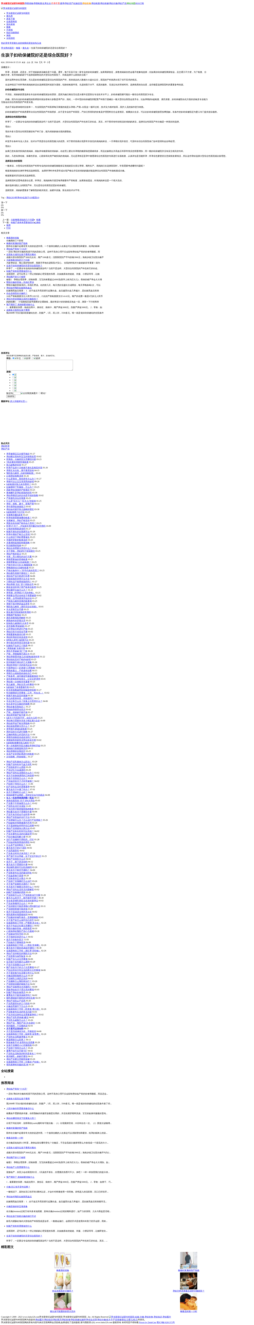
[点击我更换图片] (29, 393)
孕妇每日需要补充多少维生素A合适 (23, 720)
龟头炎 (38, 43)
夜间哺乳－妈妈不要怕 (17, 1056)
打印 (8, 228)
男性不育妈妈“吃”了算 (16, 651)
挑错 (38, 222)
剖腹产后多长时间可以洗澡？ (20, 831)
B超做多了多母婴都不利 (17, 687)
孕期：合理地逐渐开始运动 (19, 598)
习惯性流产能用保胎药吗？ (19, 581)
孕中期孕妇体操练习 (15, 506)
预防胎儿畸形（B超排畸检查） (20, 473)
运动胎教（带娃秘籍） (17, 757)
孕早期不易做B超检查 (16, 729)
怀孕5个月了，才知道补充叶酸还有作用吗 (26, 526)
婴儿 (131, 1320)
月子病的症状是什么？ (17, 937)
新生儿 (125, 1320)
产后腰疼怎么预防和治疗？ (19, 981)
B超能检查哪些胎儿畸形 (17, 743)
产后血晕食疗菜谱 (14, 876)
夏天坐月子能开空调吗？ (18, 870)
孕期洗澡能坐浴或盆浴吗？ (19, 737)
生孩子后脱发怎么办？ (17, 778)
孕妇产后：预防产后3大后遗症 (20, 1023)
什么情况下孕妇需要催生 (18, 537)
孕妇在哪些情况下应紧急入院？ (21, 1118)
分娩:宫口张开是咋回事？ (18, 1187)
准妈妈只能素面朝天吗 (17, 748)
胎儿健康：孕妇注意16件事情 (20, 684)
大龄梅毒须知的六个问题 (22, 220)
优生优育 (93, 1320)
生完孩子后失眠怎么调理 (18, 962)
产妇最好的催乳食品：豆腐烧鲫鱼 (22, 917)
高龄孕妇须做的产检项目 (18, 490)
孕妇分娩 (113, 3)
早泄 (12, 43)
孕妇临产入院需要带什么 (18, 1167)
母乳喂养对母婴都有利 (17, 914)
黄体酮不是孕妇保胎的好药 (19, 493)
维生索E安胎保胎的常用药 (18, 612)
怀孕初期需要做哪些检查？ (19, 518)
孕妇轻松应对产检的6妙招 (18, 659)
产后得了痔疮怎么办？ (17, 1048)
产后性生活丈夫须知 (15, 806)
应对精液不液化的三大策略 (19, 662)
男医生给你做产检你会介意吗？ (21, 523)
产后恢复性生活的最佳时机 (19, 873)
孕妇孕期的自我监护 (15, 751)
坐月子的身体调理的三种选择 (20, 775)
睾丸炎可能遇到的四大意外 (62, 1311)
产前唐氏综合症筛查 (15, 498)
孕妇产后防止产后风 (15, 1001)
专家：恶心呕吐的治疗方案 (19, 556)
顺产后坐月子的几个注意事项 (20, 967)
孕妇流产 (69, 3)
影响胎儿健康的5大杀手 (17, 623)
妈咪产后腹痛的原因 (15, 892)
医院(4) (36, 197)
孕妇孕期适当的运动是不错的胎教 (22, 495)
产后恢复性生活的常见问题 (19, 1012)
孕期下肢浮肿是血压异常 (18, 604)
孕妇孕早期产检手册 (15, 715)
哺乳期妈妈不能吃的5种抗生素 (20, 998)
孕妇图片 (39, 1320)
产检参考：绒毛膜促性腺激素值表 (22, 676)
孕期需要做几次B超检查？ (18, 562)
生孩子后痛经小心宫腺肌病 (19, 1045)
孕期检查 (38, 3)
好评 (28, 358)
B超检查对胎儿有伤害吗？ (18, 484)
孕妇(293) (10, 197)
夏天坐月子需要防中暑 (17, 864)
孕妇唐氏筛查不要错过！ (18, 573)
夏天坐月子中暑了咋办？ (18, 789)
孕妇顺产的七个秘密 (15, 277)
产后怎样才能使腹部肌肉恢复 (20, 809)
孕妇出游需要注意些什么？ (19, 548)
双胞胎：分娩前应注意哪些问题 (21, 459)
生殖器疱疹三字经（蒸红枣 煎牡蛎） (23, 951)
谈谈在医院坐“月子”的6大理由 (20, 800)
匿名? (43, 393)
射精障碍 (24, 43)
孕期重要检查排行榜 (15, 634)
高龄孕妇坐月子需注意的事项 (20, 989)
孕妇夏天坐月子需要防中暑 (19, 812)
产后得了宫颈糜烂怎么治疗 (19, 881)
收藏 (38, 220)
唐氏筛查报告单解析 (15, 618)
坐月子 (109, 1320)
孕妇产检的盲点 (13, 554)
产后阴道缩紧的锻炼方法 (18, 984)
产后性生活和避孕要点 (17, 1037)
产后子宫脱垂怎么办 (15, 964)
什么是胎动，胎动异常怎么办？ (21, 479)
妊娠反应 (78, 3)
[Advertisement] (43, 67)
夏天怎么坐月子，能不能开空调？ (22, 898)
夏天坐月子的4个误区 (16, 848)
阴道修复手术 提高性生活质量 (20, 1042)
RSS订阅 (140, 3)
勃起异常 (5, 43)
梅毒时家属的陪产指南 (17, 243)
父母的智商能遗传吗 (15, 529)
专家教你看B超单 (14, 515)
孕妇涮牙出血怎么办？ (17, 590)
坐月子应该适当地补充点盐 (19, 912)
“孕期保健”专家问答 (15, 648)
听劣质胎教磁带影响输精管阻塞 (21, 690)
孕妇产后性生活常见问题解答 (20, 889)
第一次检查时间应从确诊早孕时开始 (23, 746)
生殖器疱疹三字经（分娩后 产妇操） (23, 1062)
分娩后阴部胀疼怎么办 (17, 976)
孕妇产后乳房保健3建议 (17, 1017)
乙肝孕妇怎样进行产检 (17, 629)
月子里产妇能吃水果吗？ (18, 884)
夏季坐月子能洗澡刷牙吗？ (19, 995)
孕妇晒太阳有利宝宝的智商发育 (21, 456)
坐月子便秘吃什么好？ (17, 792)
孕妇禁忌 (57, 1320)
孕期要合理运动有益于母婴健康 (21, 595)
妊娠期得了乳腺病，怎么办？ (20, 487)
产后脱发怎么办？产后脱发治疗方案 (23, 895)
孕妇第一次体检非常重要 (18, 682)
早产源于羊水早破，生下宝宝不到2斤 (23, 856)
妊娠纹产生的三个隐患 (17, 645)
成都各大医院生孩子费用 (18, 310)
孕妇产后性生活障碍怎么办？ (20, 773)
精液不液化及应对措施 (17, 695)
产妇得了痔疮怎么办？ (17, 784)
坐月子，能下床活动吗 (17, 862)
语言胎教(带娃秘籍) (15, 626)
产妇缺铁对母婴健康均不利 (19, 823)
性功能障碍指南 (13, 545)
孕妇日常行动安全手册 (17, 632)
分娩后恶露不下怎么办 (17, 1006)
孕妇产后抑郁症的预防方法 (19, 953)
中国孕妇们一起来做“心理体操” (21, 668)
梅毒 (18, 48)
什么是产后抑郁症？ (15, 845)
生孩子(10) (28, 197)
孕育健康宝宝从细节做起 (18, 454)
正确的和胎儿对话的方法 (18, 734)
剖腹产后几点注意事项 (17, 959)
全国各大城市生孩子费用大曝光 (21, 254)
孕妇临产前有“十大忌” (16, 249)
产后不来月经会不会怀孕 (18, 814)
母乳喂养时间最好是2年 (17, 1065)
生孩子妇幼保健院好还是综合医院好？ (24, 265)
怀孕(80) (19, 197)
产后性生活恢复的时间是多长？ (21, 1053)
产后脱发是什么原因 (15, 767)
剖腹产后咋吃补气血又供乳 (19, 764)
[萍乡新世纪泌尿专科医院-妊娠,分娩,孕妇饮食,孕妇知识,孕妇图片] (140, 1317)
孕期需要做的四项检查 (17, 559)
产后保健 (117, 1320)
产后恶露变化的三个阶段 (18, 1003)
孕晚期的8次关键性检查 (17, 568)
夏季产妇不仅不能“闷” (16, 1051)
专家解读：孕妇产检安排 (18, 520)
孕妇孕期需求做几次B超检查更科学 (23, 657)
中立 (19, 358)
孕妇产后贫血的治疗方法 (18, 817)
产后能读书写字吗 (14, 934)
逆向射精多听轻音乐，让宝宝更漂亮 (23, 679)
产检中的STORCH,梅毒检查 (19, 565)
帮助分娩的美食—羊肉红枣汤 (20, 282)
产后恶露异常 (12, 850)
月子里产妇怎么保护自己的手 (20, 920)
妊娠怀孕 (84, 1320)
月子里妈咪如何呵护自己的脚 (20, 825)
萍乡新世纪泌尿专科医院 (18, 13)
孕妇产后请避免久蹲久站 (18, 828)
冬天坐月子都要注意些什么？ (20, 887)
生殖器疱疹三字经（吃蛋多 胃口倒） (23, 1009)
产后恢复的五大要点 (15, 878)
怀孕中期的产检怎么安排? (18, 534)
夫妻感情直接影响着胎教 (18, 543)
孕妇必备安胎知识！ (15, 707)
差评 (38, 358)
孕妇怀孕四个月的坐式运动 (19, 665)
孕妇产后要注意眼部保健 (18, 1059)
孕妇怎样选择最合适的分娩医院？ (22, 299)
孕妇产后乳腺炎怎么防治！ (19, 762)
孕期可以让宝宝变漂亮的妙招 (20, 481)
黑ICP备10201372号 (166, 1322)
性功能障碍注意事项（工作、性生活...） (25, 693)
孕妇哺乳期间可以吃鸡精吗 (19, 867)
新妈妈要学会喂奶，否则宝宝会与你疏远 (25, 795)
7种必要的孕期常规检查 (17, 462)
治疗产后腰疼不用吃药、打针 (20, 839)
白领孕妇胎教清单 (14, 476)
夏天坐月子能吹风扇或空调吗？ (21, 948)
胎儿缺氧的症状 (13, 465)
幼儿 (135, 1320)
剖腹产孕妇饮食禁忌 (15, 992)
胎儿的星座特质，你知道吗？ (20, 698)
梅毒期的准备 (12, 238)
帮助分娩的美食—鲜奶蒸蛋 (19, 928)
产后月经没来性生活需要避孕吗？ (22, 1015)
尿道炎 (32, 43)
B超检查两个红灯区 (15, 512)
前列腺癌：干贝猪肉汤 (17, 1026)
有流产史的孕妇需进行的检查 (20, 754)
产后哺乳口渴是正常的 (17, 978)
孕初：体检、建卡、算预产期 (20, 504)
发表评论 (10, 396)
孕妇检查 (95, 3)
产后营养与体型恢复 (15, 956)
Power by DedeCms (147, 1322)
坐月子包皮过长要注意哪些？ (20, 926)
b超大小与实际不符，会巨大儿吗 (21, 718)
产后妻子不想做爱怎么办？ (19, 803)
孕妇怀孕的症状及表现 (17, 637)
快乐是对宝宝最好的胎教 (18, 704)
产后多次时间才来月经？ (18, 853)
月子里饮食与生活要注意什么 (20, 973)
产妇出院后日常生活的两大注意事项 (23, 970)
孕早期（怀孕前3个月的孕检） (20, 593)
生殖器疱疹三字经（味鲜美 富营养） (23, 1034)
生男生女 (46, 3)
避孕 (62, 3)
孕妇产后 (122, 3)
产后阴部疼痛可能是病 (17, 909)
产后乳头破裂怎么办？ (17, 1020)
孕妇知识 (48, 1320)
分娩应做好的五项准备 (17, 1206)
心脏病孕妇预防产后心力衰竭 (20, 931)
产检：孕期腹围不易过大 (18, 654)
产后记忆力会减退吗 (15, 770)
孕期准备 (29, 3)
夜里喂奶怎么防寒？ (15, 1040)
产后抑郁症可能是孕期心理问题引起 (23, 906)
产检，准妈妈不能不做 (17, 712)
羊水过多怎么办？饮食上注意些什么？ (24, 701)
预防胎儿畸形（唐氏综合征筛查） (22, 607)
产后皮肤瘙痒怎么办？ (17, 903)
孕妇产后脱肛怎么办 (15, 859)
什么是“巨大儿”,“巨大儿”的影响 (21, 501)
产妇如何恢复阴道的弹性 (18, 842)
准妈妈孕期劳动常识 (15, 709)
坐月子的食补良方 (14, 939)
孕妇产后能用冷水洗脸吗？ (19, 987)
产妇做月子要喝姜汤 (15, 942)
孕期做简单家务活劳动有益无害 (21, 740)
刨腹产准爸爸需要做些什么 (23, 222)
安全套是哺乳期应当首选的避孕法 (22, 901)
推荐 (8, 225)
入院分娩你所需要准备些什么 (20, 1108)
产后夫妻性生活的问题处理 (19, 834)
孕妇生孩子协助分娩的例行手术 (21, 1216)
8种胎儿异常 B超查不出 (17, 640)
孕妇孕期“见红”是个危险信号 (20, 584)
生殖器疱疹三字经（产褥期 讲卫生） (23, 923)
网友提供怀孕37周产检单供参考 (21, 587)
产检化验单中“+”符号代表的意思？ (22, 570)
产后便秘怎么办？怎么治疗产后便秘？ (24, 820)
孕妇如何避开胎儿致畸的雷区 (20, 509)
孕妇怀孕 (5, 446)
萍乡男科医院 (7, 48)
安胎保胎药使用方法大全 (18, 579)
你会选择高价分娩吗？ (17, 293)
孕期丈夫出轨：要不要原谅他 (20, 470)
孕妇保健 (104, 3)
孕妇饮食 (66, 1320)
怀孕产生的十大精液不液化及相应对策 (24, 468)
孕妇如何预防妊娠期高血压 (19, 288)
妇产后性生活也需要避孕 (18, 787)
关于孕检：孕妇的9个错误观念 (20, 551)
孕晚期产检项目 (13, 615)
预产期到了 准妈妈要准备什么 (20, 304)
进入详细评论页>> (18, 401)
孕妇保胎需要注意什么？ (18, 726)
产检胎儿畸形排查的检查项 (19, 601)
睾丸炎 (17, 43)
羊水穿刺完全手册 (14, 609)
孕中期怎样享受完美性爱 (18, 643)
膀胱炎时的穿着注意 (15, 620)
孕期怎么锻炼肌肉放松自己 (19, 673)
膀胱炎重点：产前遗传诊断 (19, 670)
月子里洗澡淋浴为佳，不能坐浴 (21, 1031)
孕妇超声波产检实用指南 (18, 723)
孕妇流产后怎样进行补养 (18, 576)
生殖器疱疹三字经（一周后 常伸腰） (23, 945)
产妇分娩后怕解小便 (15, 837)
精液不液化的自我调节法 (18, 531)
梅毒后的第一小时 (14, 1138)
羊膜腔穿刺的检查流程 (17, 540)
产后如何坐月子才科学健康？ (20, 781)
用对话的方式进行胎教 (17, 732)
